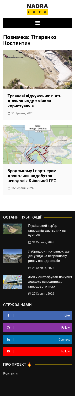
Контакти (10, 373)
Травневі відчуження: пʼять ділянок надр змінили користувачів (34, 100)
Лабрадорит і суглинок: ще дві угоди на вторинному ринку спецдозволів (49, 256)
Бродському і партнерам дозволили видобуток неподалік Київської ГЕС (32, 175)
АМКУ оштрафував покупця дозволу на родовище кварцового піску (50, 281)
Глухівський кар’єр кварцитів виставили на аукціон (47, 230)
